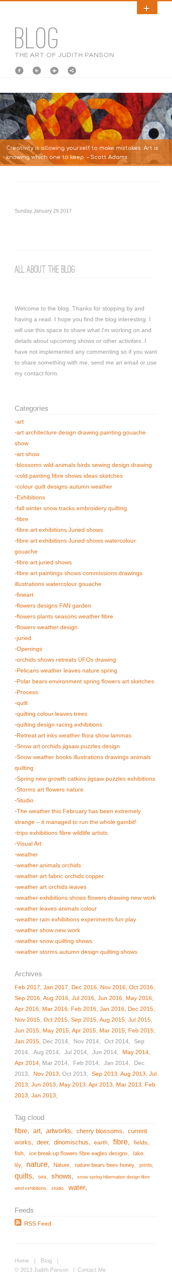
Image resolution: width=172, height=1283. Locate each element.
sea (42, 1177)
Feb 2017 (27, 987)
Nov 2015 (27, 1019)
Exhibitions (31, 497)
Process (27, 692)
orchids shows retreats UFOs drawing (66, 659)
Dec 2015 (140, 1008)
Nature (61, 1165)
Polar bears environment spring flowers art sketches (85, 681)
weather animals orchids (49, 865)
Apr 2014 (27, 1063)
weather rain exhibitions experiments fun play (76, 919)
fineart (25, 594)
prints (145, 1165)
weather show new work (48, 930)
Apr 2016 (27, 1008)
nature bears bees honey (104, 1165)
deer (42, 1142)
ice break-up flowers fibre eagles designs (78, 1153)
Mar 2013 (129, 1084)
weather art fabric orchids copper (60, 876)
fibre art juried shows (44, 562)
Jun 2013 (43, 1084)
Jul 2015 (139, 1019)
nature (37, 1164)
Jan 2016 (112, 1008)
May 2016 (139, 998)
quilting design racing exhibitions (59, 724)
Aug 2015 (112, 1019)
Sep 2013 (104, 1073)
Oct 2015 (55, 1019)
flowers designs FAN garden (54, 605)
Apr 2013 (101, 1084)
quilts (23, 1176)
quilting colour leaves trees (52, 713)
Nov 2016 (113, 987)
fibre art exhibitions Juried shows (60, 529)
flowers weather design (47, 627)
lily (18, 1165)
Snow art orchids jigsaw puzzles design (68, 746)
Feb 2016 (83, 1008)
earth (101, 1142)
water (76, 1187)
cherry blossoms (99, 1130)
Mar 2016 (55, 1008)
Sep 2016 (27, 998)
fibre (22, 519)
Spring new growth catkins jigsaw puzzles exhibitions (86, 778)
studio (57, 1188)
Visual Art (29, 843)
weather (27, 854)
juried (24, 638)
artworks (58, 1130)
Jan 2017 (55, 987)
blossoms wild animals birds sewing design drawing (84, 465)
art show (28, 454)
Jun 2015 (27, 1030)
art (20, 421)
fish (19, 1153)
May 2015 (56, 1030)
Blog (46, 1261)
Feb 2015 (141, 1030)
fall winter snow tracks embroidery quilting (72, 508)
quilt (22, 703)
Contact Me (92, 1270)
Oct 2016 (141, 987)
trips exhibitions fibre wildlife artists (62, 832)
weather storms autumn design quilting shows (77, 951)
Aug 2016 (55, 998)
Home (22, 1261)
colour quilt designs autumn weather (64, 486)
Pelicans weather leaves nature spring (67, 670)
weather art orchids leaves (51, 886)
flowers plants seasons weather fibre (65, 616)
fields (140, 1142)
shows (61, 1176)
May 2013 (72, 1084)
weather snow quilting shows (54, 941)
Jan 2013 (43, 1095)
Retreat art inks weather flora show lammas (74, 735)
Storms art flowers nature (50, 789)
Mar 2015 (112, 1030)
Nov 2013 (46, 1073)
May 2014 (135, 1052)
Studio (25, 800)
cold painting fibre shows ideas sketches (70, 475)
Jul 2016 (83, 998)
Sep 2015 (83, 1019)
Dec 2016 (84, 987)
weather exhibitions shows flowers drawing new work (86, 897)
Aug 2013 (133, 1073)
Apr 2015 (84, 1030)
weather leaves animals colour (57, 908)
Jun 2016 (110, 998)
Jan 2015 (27, 1041)
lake (138, 1153)
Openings (29, 648)
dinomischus (71, 1142)
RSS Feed (37, 1223)
